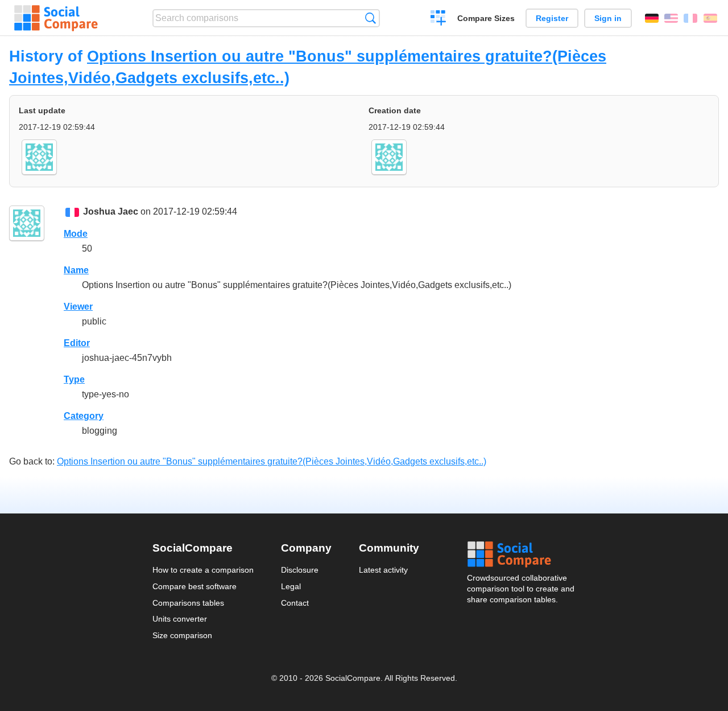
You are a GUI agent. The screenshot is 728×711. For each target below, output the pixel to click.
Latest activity (383, 569)
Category (84, 416)
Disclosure (299, 569)
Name (76, 270)
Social (521, 554)
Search (370, 18)
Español (710, 18)
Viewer (78, 306)
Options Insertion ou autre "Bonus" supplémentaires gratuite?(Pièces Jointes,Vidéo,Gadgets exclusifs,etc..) (271, 461)
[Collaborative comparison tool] (56, 18)
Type (74, 379)
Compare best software (194, 586)
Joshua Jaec (110, 211)
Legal (291, 586)
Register (552, 18)
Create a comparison (438, 19)
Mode (76, 234)
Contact (295, 602)
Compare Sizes (486, 18)
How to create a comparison (203, 569)
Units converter (179, 618)
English (671, 18)
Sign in (608, 18)
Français (690, 18)
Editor (77, 343)
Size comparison (182, 635)
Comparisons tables (188, 602)
